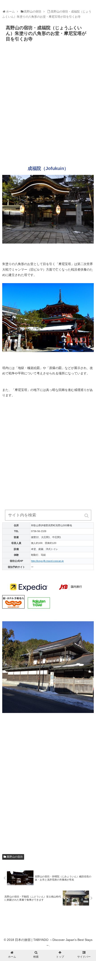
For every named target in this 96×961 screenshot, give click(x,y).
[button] (87, 515)
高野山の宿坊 (15, 856)
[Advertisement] (48, 105)
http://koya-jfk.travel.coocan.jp (47, 561)
